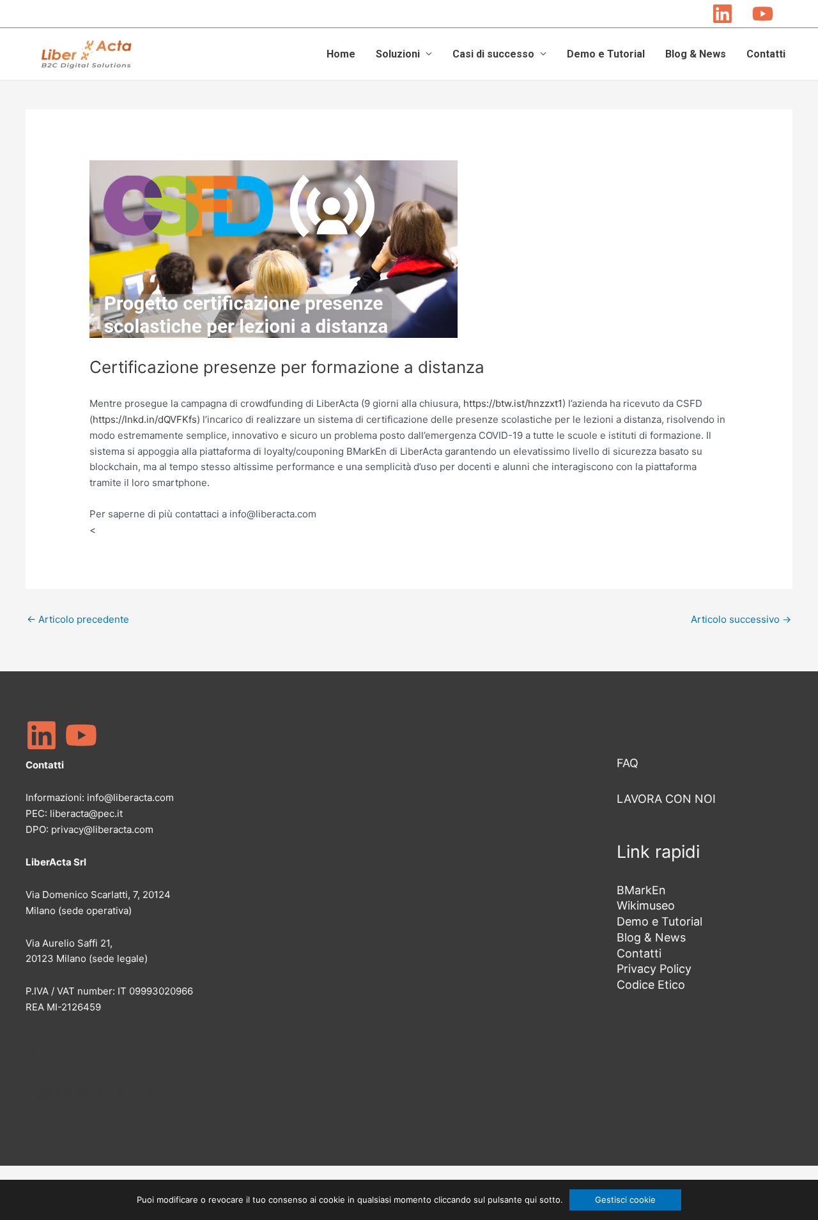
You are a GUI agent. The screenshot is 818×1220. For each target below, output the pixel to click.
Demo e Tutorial (606, 54)
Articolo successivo (741, 619)
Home (341, 54)
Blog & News (695, 54)
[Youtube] (762, 13)
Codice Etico (651, 984)
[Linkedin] (722, 13)
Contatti (765, 54)
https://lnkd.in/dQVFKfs (145, 419)
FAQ (34, 1050)
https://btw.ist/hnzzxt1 (512, 403)
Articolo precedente (78, 619)
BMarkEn (641, 890)
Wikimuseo (646, 905)
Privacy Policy (654, 968)
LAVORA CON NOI (666, 798)
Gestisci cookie (625, 1199)
